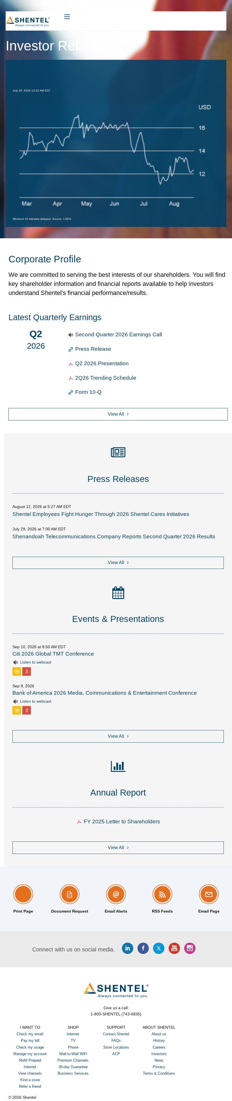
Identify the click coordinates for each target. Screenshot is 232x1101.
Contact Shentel (116, 1034)
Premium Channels (73, 1060)
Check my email (30, 1034)
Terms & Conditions (159, 1073)
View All (116, 414)
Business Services (73, 1073)
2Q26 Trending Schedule (106, 378)
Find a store (30, 1080)
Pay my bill (30, 1040)
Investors (159, 1054)
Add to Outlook (17, 671)
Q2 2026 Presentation (102, 363)
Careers (159, 1047)
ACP (116, 1054)
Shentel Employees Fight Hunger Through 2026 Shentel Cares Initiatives (100, 514)
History (159, 1040)
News (159, 1060)
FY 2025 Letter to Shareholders (122, 821)
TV (73, 1040)
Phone (73, 1047)
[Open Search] (67, 16)
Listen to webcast (35, 662)
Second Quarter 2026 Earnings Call (119, 334)
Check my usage (30, 1047)
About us (159, 1034)
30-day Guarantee (73, 1067)
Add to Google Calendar (27, 671)
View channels (30, 1073)
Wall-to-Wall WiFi (73, 1054)
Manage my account (30, 1054)
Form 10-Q (89, 392)
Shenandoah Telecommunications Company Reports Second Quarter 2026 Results (113, 536)
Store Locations (116, 1047)
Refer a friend (30, 1086)
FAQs (116, 1040)
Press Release (93, 349)
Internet (73, 1034)
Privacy (159, 1067)
